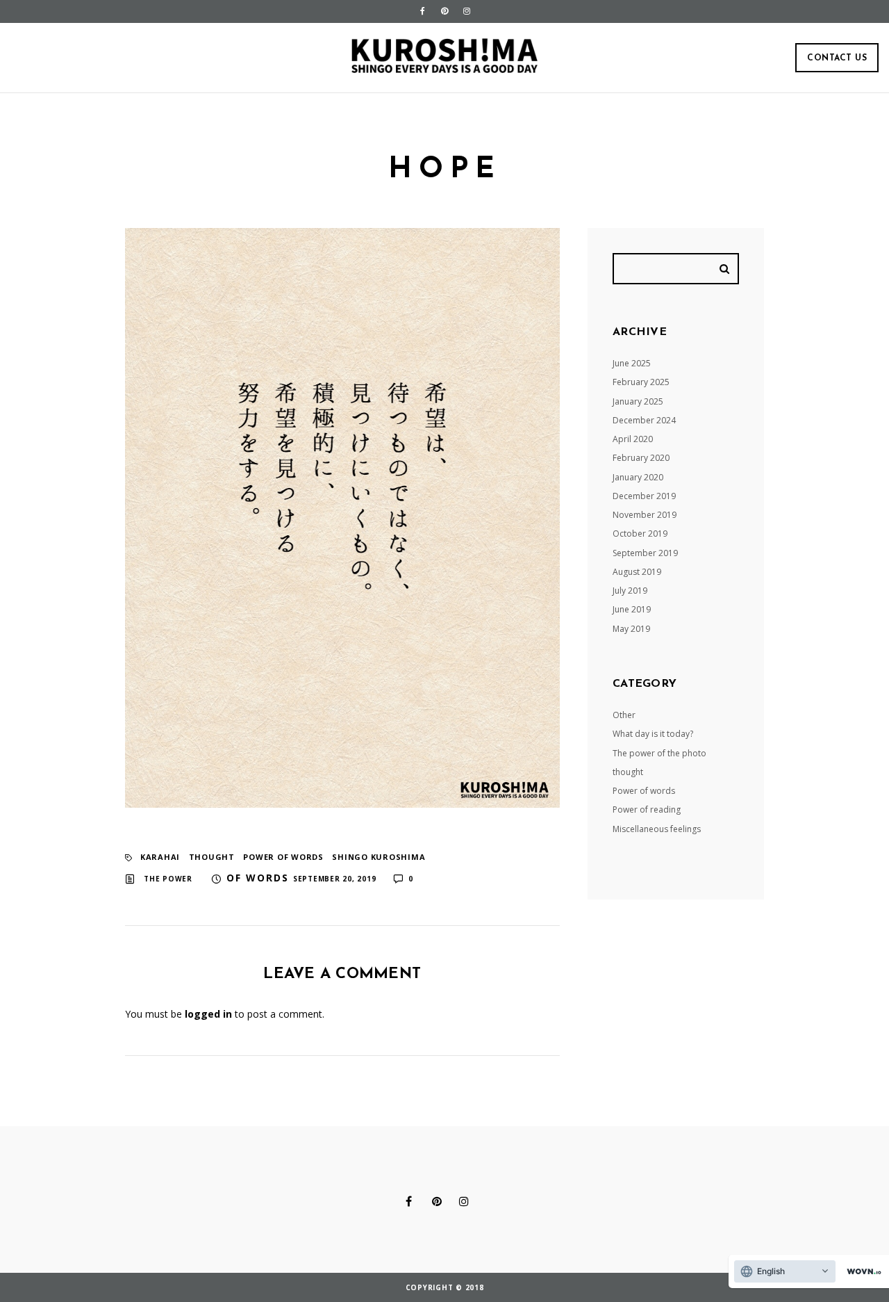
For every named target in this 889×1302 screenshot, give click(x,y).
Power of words (283, 857)
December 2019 (644, 496)
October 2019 (640, 533)
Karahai (160, 857)
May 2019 (631, 629)
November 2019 (644, 515)
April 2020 (633, 439)
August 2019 (637, 572)
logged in (208, 1013)
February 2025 (641, 382)
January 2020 (638, 477)
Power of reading (647, 809)
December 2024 (644, 420)
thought (212, 857)
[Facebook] (422, 11)
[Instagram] (467, 11)
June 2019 (632, 609)
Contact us (837, 58)
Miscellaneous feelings (657, 829)
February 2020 (641, 458)
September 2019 (645, 553)
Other (624, 715)
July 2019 (630, 590)
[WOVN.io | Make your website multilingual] (861, 1272)
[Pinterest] (444, 11)
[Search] (726, 268)
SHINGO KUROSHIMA (378, 857)
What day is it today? (653, 734)
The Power (168, 879)
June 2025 (632, 363)
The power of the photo (659, 753)
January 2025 (638, 401)
